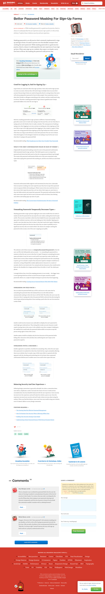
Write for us (65, 3)
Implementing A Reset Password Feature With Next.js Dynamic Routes (35, 420)
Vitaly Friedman (48, 576)
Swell (64, 577)
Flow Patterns (86, 45)
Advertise (58, 585)
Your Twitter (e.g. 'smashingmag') (69, 521)
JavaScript (21, 8)
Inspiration (88, 560)
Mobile (25, 564)
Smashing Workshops (25, 61)
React (53, 8)
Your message (64, 497)
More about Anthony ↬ (77, 47)
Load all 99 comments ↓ (31, 542)
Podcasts (52, 588)
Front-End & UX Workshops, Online (49, 461)
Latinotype (54, 579)
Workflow (78, 567)
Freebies (62, 560)
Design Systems (34, 560)
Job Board (63, 585)
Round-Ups (63, 8)
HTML (70, 560)
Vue (57, 8)
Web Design (70, 8)
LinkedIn (51, 24)
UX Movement (79, 39)
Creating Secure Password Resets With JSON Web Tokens (42, 281)
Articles (20, 3)
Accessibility (6, 8)
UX (11, 8)
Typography (90, 564)
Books (28, 3)
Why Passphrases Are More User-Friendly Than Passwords (42, 141)
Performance (29, 8)
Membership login (43, 585)
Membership (44, 3)
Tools (27, 567)
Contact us (47, 582)
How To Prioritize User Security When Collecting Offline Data (32, 413)
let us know (80, 492)
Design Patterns (21, 560)
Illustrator (78, 560)
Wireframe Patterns (84, 43)
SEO (82, 564)
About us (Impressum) (55, 582)
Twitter (47, 24)
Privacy (94, 8)
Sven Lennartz (57, 576)
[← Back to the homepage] (9, 3)
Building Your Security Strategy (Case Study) (28, 416)
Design (35, 8)
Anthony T (16, 14)
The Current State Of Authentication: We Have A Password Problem (36, 202)
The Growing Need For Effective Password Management (31, 410)
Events (35, 3)
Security (30, 24)
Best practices (33, 557)
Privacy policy (64, 582)
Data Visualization (76, 557)
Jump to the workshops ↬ (27, 74)
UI (32, 567)
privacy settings (92, 585)
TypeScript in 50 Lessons (76, 462)
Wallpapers (46, 8)
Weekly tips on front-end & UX (81, 62)
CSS (15, 8)
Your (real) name (65, 514)
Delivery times (51, 585)
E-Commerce (46, 560)
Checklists (59, 557)
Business (83, 8)
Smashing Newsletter (22, 461)
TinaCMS (59, 577)
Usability (34, 24)
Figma (40, 8)
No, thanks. (85, 589)
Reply (21, 507)
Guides (76, 8)
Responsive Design (61, 564)
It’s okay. (96, 589)
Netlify (55, 577)
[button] (101, 3)
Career (88, 8)
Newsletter (54, 3)
